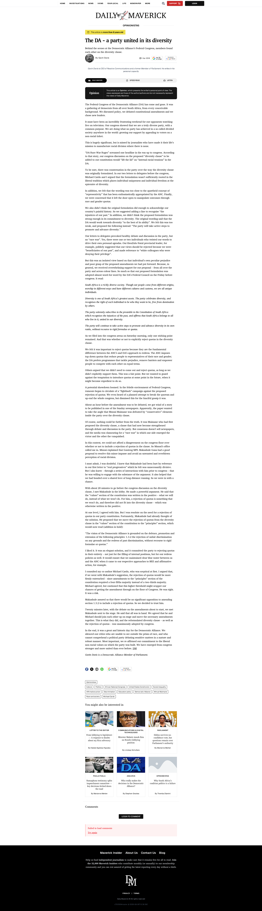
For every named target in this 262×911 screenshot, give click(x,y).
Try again (92, 832)
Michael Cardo (109, 696)
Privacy (126, 893)
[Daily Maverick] (131, 15)
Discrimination (109, 692)
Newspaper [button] (135, 3)
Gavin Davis (103, 58)
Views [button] (100, 3)
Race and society (93, 696)
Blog (162, 853)
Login (194, 3)
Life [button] (124, 3)
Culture (89, 687)
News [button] (90, 3)
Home (62, 3)
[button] (157, 58)
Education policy (125, 692)
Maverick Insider (111, 853)
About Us (131, 853)
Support (173, 3)
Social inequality (159, 687)
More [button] (147, 3)
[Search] (163, 3)
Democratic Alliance (142, 692)
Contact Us (148, 853)
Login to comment (131, 816)
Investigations (76, 3)
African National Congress (115, 687)
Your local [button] (112, 3)
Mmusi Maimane (160, 692)
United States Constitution (139, 687)
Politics (98, 687)
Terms (136, 893)
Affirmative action (93, 692)
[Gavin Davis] (89, 58)
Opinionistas (91, 682)
